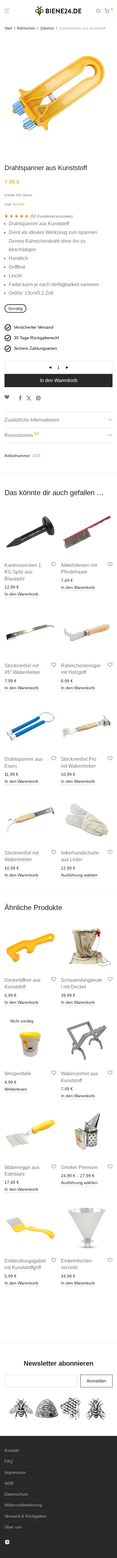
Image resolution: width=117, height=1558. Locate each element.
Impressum (15, 1472)
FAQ (8, 1461)
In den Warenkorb (58, 380)
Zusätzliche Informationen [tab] (31, 419)
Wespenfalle (17, 1073)
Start (8, 28)
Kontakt (11, 1450)
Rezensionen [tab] (21, 434)
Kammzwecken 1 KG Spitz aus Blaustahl (22, 572)
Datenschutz (16, 1494)
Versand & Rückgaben (25, 1516)
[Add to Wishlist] (9, 397)
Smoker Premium (79, 1167)
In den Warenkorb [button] (21, 594)
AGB (8, 1483)
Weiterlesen (15, 1089)
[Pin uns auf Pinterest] (38, 398)
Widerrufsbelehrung (23, 1505)
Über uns (13, 1527)
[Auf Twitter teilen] (29, 398)
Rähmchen (26, 28)
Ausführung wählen (79, 875)
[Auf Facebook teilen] (20, 398)
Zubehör (47, 28)
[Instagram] (7, 1541)
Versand (18, 204)
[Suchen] (100, 11)
